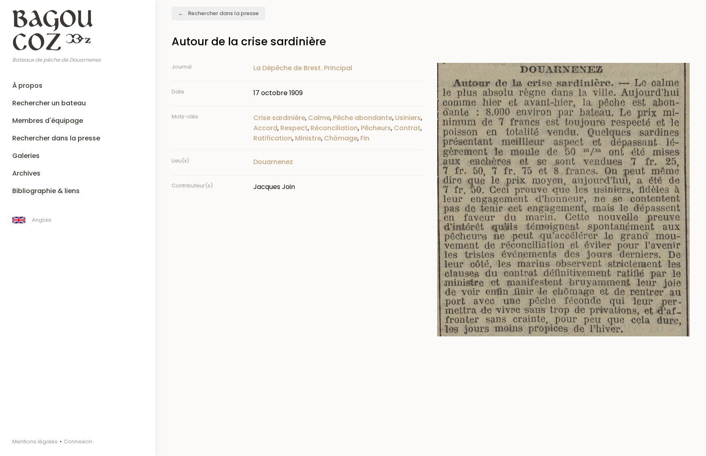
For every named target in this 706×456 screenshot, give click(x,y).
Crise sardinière (279, 117)
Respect (294, 128)
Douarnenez (273, 162)
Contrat (407, 128)
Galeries (26, 155)
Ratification (272, 138)
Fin (364, 138)
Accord (265, 128)
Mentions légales (35, 441)
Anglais (41, 219)
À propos (27, 85)
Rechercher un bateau (49, 103)
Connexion (78, 441)
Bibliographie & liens (46, 191)
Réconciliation (334, 128)
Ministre (308, 138)
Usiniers (408, 117)
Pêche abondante (362, 117)
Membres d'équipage (47, 120)
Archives (26, 173)
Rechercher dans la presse (56, 138)
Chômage (340, 138)
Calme (319, 117)
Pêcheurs (376, 128)
